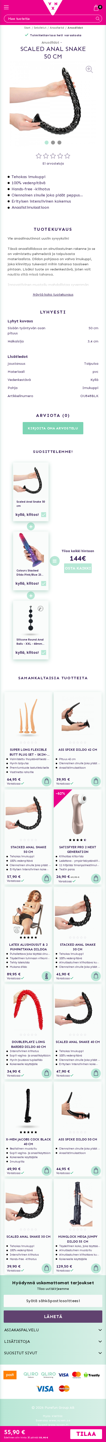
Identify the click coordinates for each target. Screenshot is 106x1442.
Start (27, 27)
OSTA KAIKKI (78, 568)
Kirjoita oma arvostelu (53, 428)
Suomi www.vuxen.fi (53, 1425)
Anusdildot (75, 27)
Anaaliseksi (57, 27)
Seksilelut (40, 27)
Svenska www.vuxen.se (53, 1420)
